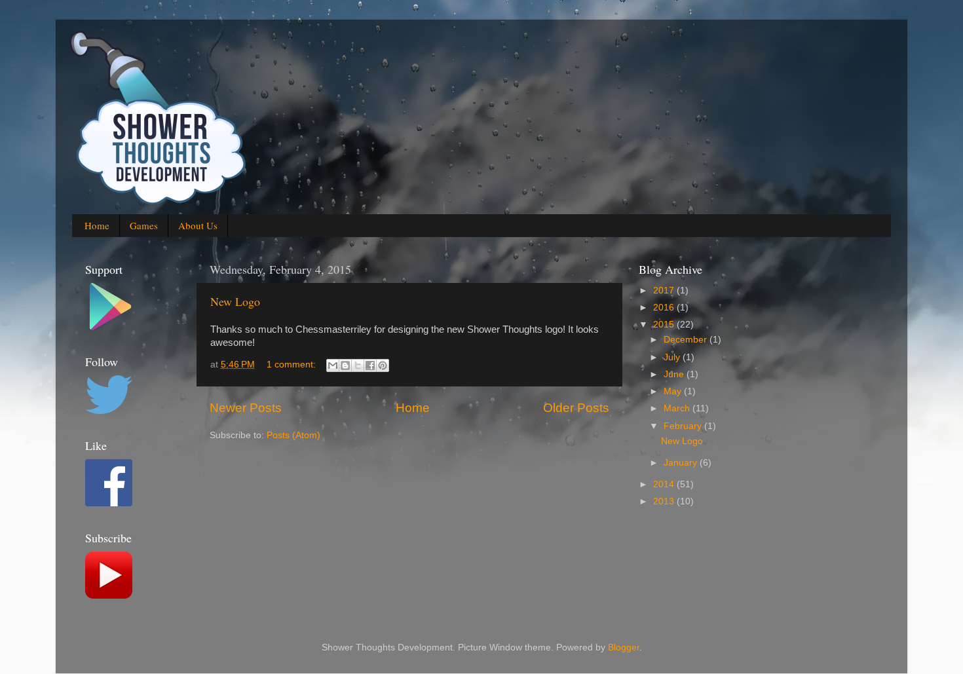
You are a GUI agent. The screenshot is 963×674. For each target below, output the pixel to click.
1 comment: (292, 364)
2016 (665, 307)
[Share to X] (357, 365)
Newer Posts (246, 408)
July (673, 357)
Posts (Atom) (293, 435)
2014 (665, 484)
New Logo (235, 301)
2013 (665, 501)
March (678, 408)
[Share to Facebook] (370, 365)
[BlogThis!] (345, 365)
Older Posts (576, 408)
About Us (197, 225)
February (684, 426)
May (674, 391)
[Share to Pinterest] (382, 365)
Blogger (623, 647)
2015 (665, 324)
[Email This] (332, 365)
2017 (665, 290)
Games (144, 225)
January (682, 463)
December (686, 340)
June (675, 374)
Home (97, 225)
